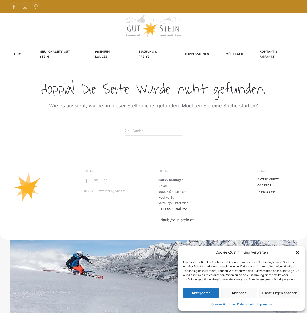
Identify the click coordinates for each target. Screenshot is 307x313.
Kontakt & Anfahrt (269, 54)
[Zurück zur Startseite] (153, 25)
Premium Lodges (102, 54)
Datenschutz (245, 304)
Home (19, 54)
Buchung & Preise (148, 54)
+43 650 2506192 (174, 209)
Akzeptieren (201, 293)
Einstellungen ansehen (279, 293)
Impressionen (197, 54)
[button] (297, 252)
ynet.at (120, 191)
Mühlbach (234, 54)
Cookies (264, 185)
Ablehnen (239, 293)
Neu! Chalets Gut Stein (55, 54)
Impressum (264, 304)
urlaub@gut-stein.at (176, 219)
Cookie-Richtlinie (223, 304)
